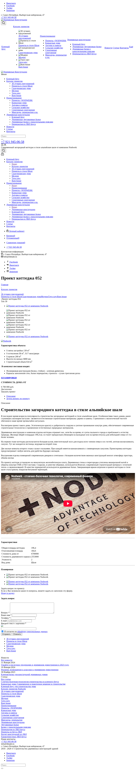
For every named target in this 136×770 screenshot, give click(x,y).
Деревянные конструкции (18, 115)
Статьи (9, 129)
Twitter (9, 8)
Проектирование (14, 98)
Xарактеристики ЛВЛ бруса (13, 737)
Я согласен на (26, 631)
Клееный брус (12, 79)
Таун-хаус (16, 93)
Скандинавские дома (21, 88)
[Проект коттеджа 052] (27, 306)
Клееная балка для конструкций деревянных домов (24, 674)
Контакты (10, 131)
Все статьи (6, 679)
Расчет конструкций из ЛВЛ (14, 734)
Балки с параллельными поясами (16, 727)
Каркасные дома (19, 103)
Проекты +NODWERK (22, 100)
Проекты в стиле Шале (22, 86)
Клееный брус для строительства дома (18, 686)
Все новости (6, 660)
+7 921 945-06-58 (8, 17)
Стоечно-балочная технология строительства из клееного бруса (30, 682)
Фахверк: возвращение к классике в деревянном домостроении (29, 670)
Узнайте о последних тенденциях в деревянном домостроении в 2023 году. (35, 665)
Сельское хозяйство (20, 107)
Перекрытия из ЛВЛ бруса (24, 124)
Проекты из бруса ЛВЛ (11, 732)
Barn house (16, 95)
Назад (14, 164)
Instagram (10, 10)
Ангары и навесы (20, 105)
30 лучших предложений (23, 83)
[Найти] (2, 139)
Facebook (10, 6)
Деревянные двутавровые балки (26, 119)
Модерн (15, 91)
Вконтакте (11, 3)
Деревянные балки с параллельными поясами (32, 122)
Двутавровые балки (10, 725)
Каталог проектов (14, 81)
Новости (10, 127)
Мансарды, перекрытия (11, 720)
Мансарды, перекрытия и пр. (25, 112)
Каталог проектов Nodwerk (13, 689)
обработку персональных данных (32, 631)
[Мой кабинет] (2, 155)
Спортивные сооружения (23, 110)
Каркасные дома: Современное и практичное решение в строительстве (33, 684)
